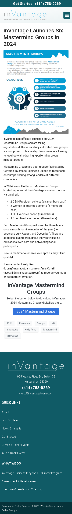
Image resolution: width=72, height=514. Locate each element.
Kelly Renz (30, 329)
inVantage (12, 329)
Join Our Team (11, 420)
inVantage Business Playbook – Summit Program (32, 473)
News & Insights (11, 428)
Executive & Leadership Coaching (22, 489)
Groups (41, 323)
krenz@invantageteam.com (36, 393)
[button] (66, 15)
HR (53, 323)
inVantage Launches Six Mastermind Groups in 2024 (33, 37)
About (5, 412)
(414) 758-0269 (48, 4)
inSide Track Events (14, 453)
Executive (24, 323)
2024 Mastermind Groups (36, 311)
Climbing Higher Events (15, 445)
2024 (9, 323)
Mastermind (50, 329)
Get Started (23, 4)
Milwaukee (13, 335)
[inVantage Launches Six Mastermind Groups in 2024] (36, 91)
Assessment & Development (19, 481)
